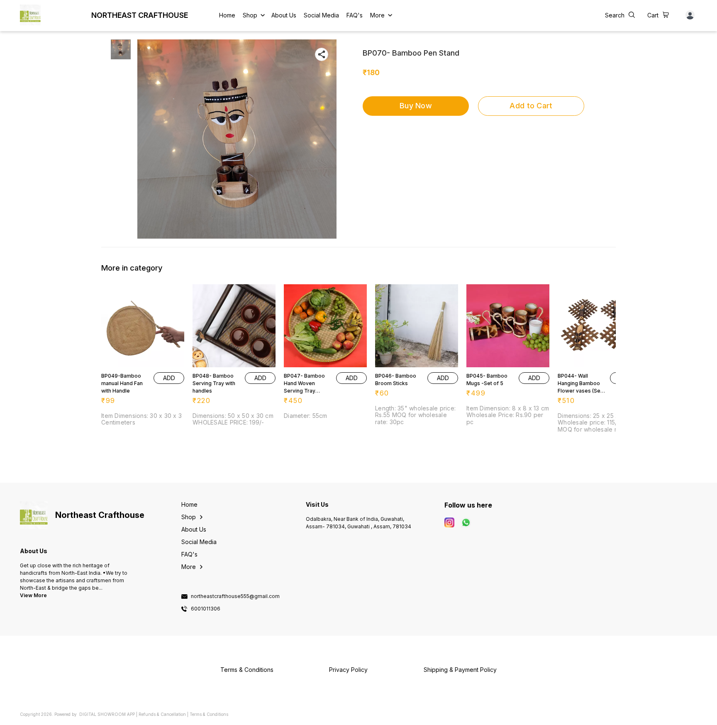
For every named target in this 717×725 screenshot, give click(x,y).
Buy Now (416, 105)
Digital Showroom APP (107, 714)
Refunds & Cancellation (162, 714)
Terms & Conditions (209, 714)
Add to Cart (531, 105)
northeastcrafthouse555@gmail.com (235, 596)
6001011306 (205, 609)
